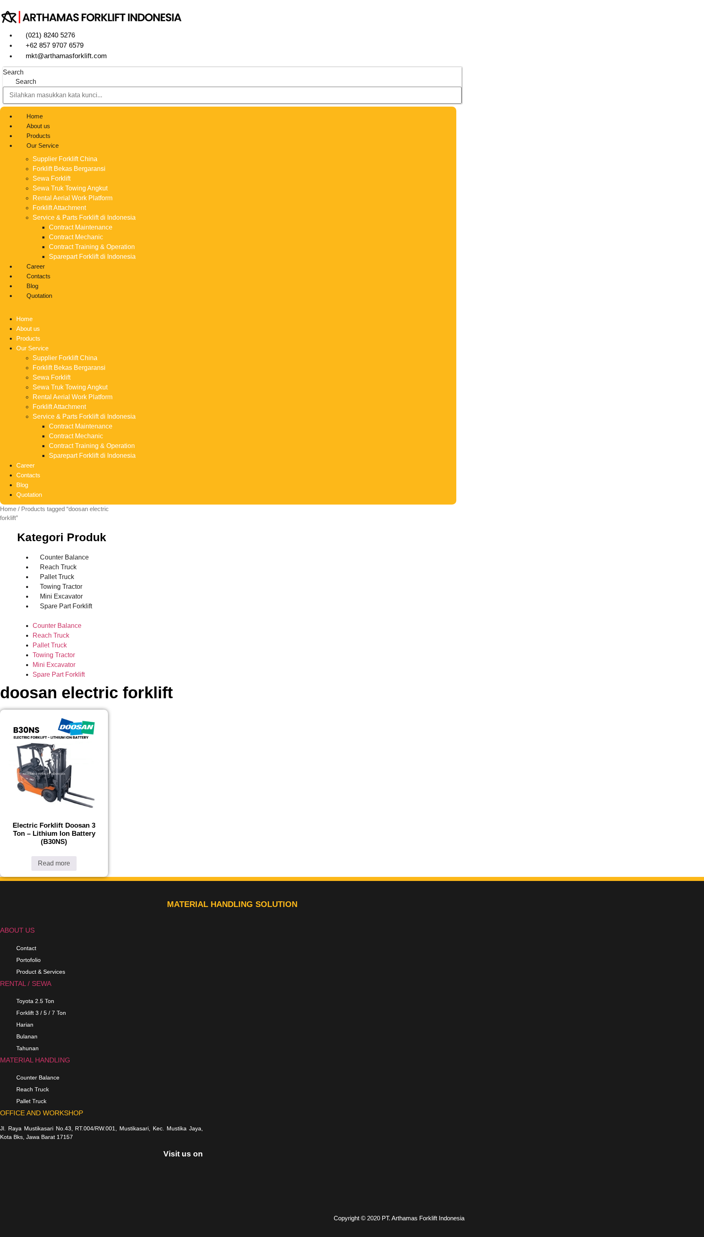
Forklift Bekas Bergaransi (69, 168)
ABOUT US (17, 930)
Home (34, 116)
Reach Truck (51, 635)
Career (35, 266)
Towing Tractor (54, 654)
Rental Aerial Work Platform (72, 198)
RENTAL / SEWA (25, 984)
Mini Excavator (54, 664)
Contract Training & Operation (92, 246)
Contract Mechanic (76, 237)
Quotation (39, 295)
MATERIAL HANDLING (35, 1060)
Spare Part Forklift (66, 606)
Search (13, 72)
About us (38, 125)
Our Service (42, 145)
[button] (228, 305)
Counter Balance (57, 625)
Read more (54, 863)
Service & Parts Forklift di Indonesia (84, 217)
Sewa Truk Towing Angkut (70, 188)
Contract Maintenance (80, 227)
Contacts (38, 276)
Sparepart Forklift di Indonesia (92, 256)
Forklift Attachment (59, 207)
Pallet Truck (50, 645)
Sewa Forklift (51, 178)
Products (38, 135)
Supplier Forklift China (65, 158)
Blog (32, 285)
